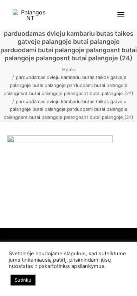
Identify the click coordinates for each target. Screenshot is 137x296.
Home (68, 69)
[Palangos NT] (30, 14)
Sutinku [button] (23, 280)
